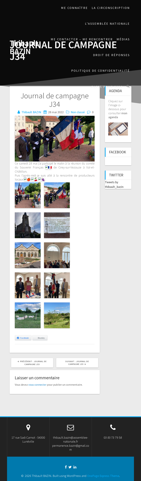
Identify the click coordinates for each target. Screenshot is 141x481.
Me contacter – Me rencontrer (82, 39)
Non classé (78, 112)
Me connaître (74, 8)
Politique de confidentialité (100, 71)
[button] (128, 87)
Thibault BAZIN (24, 47)
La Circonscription (111, 8)
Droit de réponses (111, 55)
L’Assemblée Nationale (107, 24)
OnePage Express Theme (103, 476)
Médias (123, 39)
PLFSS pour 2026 (107, 87)
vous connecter (37, 384)
